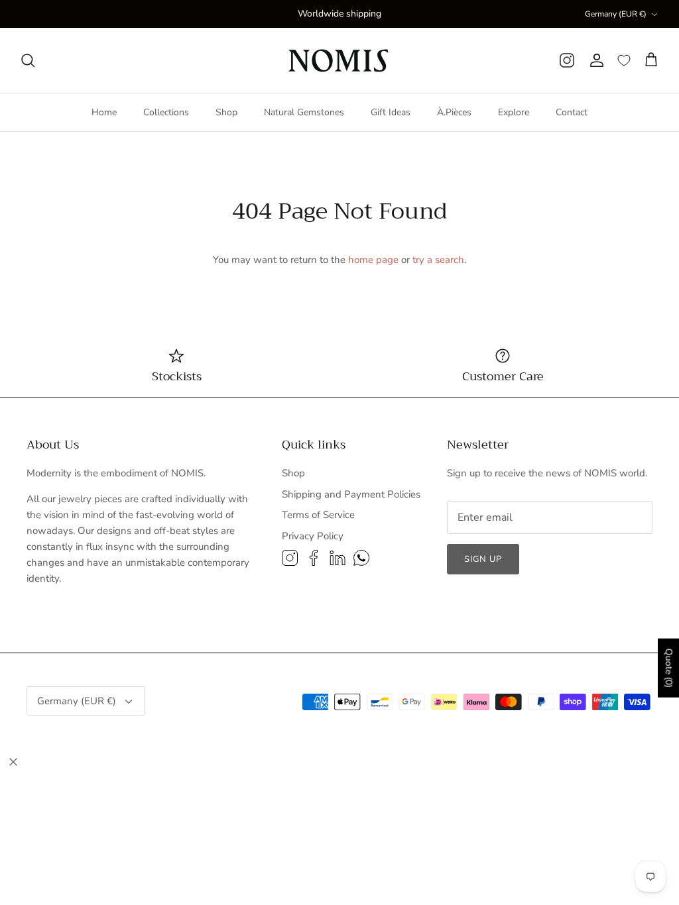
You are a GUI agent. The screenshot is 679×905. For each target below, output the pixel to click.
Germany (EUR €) (616, 14)
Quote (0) (668, 668)
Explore (513, 112)
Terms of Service (318, 514)
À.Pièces (454, 112)
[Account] (596, 60)
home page (373, 259)
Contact (571, 112)
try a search (438, 259)
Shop (226, 112)
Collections (166, 112)
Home (104, 112)
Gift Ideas (390, 112)
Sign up (483, 559)
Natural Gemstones (304, 112)
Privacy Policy (312, 536)
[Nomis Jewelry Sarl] (339, 60)
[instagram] (567, 60)
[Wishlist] (624, 60)
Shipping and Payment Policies (351, 494)
